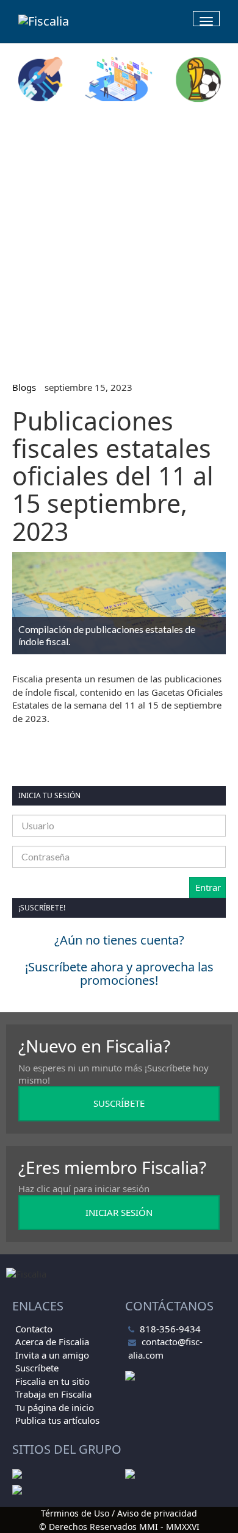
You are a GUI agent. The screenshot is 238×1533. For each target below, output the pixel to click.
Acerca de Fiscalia (52, 1341)
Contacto (33, 1329)
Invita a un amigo (52, 1355)
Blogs (24, 387)
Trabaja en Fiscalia (53, 1394)
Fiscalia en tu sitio (52, 1381)
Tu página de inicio (54, 1407)
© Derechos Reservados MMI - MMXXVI (119, 1526)
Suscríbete (37, 1368)
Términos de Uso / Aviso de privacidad (119, 1513)
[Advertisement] (119, 237)
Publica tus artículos (57, 1420)
